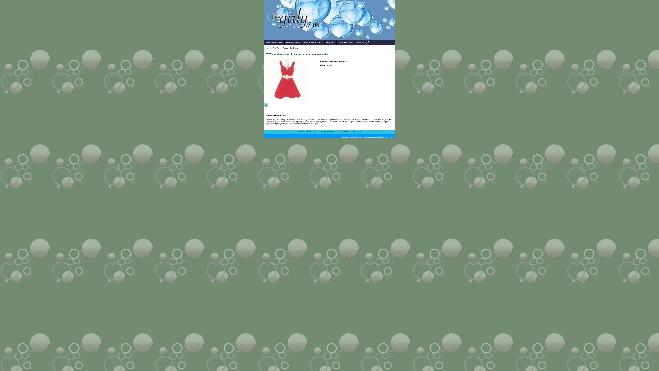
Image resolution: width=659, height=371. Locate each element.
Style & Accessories (274, 42)
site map (343, 132)
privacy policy (328, 132)
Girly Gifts (330, 42)
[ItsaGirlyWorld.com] (295, 34)
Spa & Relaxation (345, 42)
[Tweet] (266, 104)
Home (268, 48)
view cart (360, 42)
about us (312, 132)
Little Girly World (293, 42)
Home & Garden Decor (313, 42)
